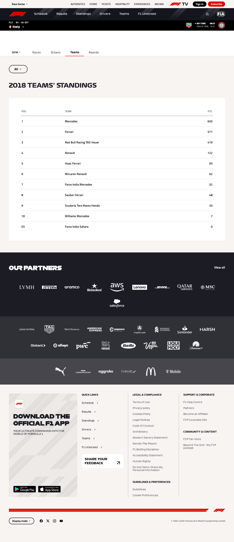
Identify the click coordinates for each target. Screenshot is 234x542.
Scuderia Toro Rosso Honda (82, 205)
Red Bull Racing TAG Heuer (82, 142)
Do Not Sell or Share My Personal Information (148, 468)
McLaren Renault (76, 174)
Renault (70, 153)
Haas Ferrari (73, 163)
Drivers (105, 14)
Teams (124, 14)
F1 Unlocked (147, 14)
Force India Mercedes (78, 184)
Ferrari (69, 132)
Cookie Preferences (145, 495)
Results (61, 14)
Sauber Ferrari (74, 195)
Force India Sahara (76, 226)
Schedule (41, 14)
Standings (83, 14)
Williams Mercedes (77, 216)
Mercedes (71, 121)
